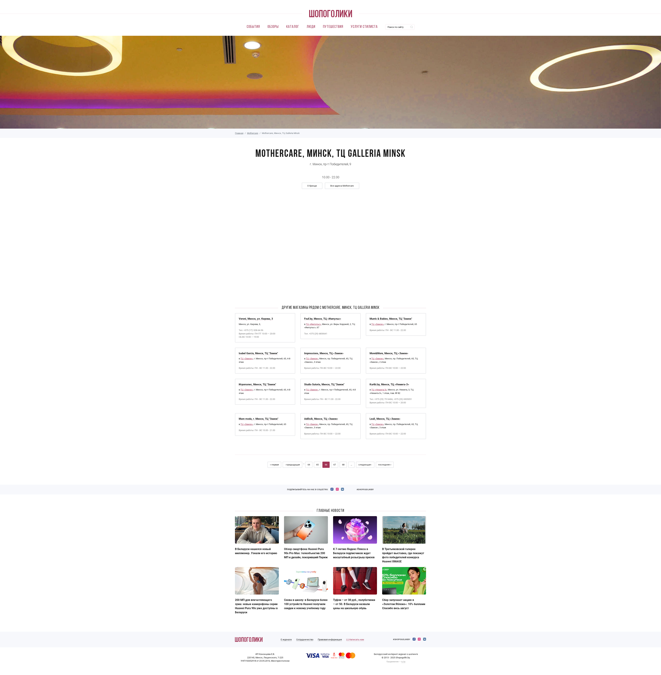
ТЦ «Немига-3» (379, 389)
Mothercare (252, 133)
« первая (274, 464)
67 (334, 464)
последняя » (384, 464)
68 (343, 464)
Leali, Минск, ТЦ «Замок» (385, 418)
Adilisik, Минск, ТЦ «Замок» (321, 418)
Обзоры (273, 27)
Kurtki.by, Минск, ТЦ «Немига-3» (389, 384)
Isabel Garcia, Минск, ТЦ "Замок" (258, 353)
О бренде (312, 185)
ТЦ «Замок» (377, 324)
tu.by (403, 662)
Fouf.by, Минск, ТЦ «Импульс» (322, 318)
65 (317, 464)
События (253, 27)
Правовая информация (330, 639)
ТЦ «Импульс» (313, 324)
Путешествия (333, 27)
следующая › (365, 464)
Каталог (292, 27)
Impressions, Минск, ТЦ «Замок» (324, 353)
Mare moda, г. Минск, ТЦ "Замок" (258, 418)
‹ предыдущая (292, 464)
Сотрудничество (304, 639)
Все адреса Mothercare (342, 185)
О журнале (286, 639)
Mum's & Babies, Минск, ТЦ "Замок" (391, 318)
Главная (239, 133)
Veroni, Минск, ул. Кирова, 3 (256, 318)
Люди (311, 27)
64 (309, 464)
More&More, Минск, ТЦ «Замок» (389, 353)
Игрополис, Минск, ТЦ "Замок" (257, 384)
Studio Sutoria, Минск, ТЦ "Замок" (324, 384)
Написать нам (356, 639)
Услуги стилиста (364, 27)
